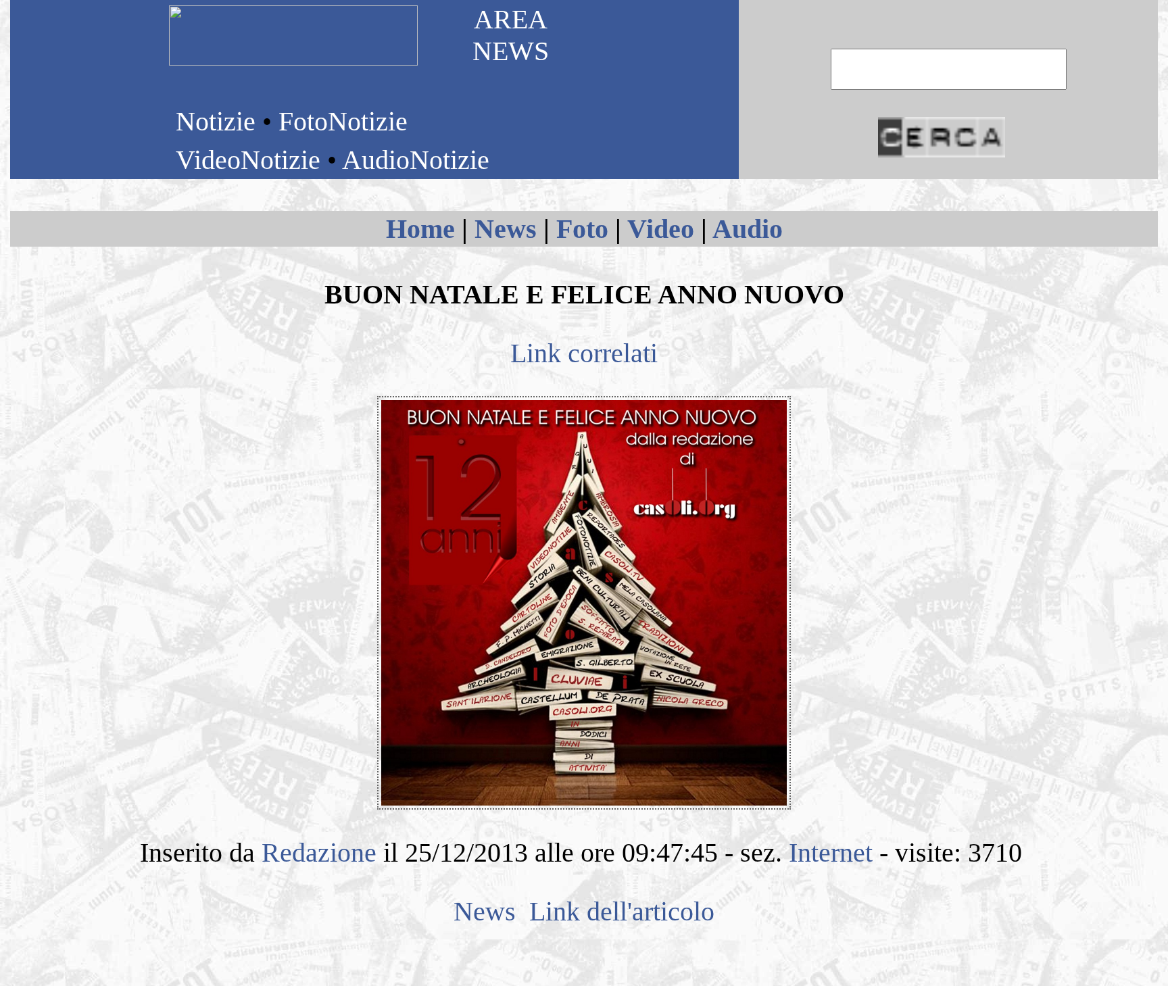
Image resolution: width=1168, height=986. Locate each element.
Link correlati (584, 353)
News (505, 229)
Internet (831, 852)
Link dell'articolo (618, 911)
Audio (747, 229)
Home (420, 229)
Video (660, 229)
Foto (582, 229)
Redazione (319, 852)
